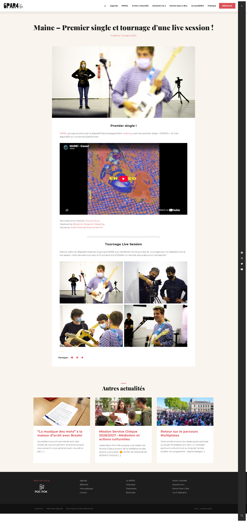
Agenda (114, 6)
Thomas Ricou (92, 221)
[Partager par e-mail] (72, 357)
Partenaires (131, 488)
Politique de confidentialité (80, 508)
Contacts (39, 508)
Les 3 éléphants (179, 492)
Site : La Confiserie (203, 508)
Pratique (212, 6)
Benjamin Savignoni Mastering (88, 224)
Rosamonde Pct (94, 227)
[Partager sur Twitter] (82, 357)
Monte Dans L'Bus (180, 488)
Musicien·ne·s (159, 6)
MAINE (63, 133)
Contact (83, 492)
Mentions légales (55, 508)
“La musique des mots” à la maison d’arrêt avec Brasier (59, 433)
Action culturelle (140, 6)
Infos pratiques (86, 488)
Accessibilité (197, 6)
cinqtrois (127, 133)
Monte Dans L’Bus (178, 6)
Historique (130, 484)
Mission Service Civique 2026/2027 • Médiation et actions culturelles (119, 435)
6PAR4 (125, 6)
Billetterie (227, 6)
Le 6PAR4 (130, 480)
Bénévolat (130, 492)
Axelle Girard (76, 227)
